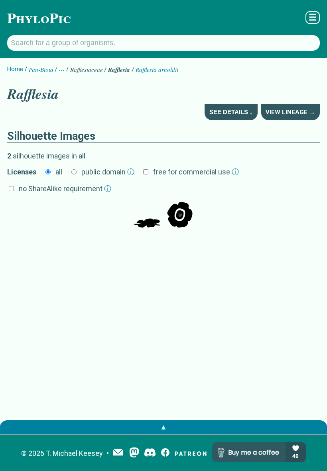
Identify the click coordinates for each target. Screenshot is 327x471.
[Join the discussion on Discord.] (150, 453)
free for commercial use (196, 172)
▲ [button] (163, 427)
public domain (107, 172)
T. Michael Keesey (74, 453)
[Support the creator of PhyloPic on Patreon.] (191, 453)
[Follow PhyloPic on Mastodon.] (134, 453)
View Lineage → (290, 112)
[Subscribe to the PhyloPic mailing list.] (118, 453)
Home (15, 69)
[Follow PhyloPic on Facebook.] (165, 453)
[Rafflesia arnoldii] (147, 215)
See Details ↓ (231, 112)
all (58, 172)
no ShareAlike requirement (65, 188)
